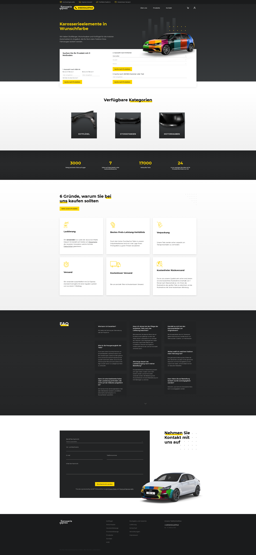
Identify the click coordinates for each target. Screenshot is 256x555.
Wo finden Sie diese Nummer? (70, 78)
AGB (107, 542)
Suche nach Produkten (72, 82)
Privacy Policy (112, 489)
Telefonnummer (112, 455)
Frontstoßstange (112, 532)
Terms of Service (125, 489)
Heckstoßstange (112, 528)
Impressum (133, 535)
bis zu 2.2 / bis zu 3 (87, 72)
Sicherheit (133, 528)
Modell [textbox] (115, 60)
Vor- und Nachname (72, 447)
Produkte (156, 8)
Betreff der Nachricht (72, 439)
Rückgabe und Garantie (138, 521)
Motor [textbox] (115, 63)
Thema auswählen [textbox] (71, 441)
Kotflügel (109, 521)
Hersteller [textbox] (116, 56)
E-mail (68, 455)
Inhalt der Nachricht (72, 463)
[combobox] (150, 56)
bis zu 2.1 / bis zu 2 (68, 72)
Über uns (143, 8)
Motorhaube (110, 524)
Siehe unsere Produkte (69, 208)
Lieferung (132, 524)
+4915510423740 (171, 525)
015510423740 (85, 8)
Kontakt (169, 8)
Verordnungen (134, 532)
